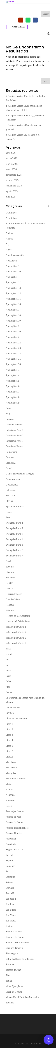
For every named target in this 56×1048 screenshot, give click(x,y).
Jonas (8, 670)
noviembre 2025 (14, 174)
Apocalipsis (11, 260)
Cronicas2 (11, 462)
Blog (8, 413)
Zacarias (10, 1002)
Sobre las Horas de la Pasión (20, 959)
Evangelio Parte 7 (14, 555)
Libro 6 (9, 751)
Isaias (8, 648)
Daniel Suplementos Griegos (20, 473)
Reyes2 (9, 860)
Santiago (10, 926)
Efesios (9, 501)
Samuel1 (10, 888)
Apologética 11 (13, 277)
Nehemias (10, 795)
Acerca (9, 238)
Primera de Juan (13, 816)
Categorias (18, 27)
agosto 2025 (12, 191)
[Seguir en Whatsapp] (28, 20)
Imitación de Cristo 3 (16, 637)
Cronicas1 (11, 457)
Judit (8, 686)
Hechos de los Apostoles (18, 616)
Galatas (9, 583)
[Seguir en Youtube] (20, 20)
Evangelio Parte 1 (14, 523)
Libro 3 (9, 734)
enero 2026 (11, 169)
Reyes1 (9, 855)
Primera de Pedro (14, 822)
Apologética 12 (13, 282)
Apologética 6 (12, 386)
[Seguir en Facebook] (35, 20)
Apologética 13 (13, 288)
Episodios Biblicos (15, 506)
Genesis (9, 588)
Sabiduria (10, 877)
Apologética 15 (13, 298)
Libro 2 (9, 729)
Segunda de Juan (14, 931)
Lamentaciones (13, 707)
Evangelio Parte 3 (14, 534)
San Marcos (11, 915)
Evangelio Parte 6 (14, 550)
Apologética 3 (12, 370)
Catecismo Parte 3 (14, 441)
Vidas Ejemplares (14, 986)
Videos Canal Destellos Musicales (22, 997)
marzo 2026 (11, 158)
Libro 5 (9, 745)
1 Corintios (11, 212)
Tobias (9, 980)
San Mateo (11, 920)
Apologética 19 (13, 320)
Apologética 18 (13, 315)
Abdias (9, 233)
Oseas (9, 806)
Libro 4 (9, 740)
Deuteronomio (13, 479)
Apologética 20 (13, 331)
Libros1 (9, 756)
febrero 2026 (12, 164)
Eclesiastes (11, 490)
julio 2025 (11, 196)
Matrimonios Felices (16, 778)
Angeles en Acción (15, 255)
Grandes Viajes (13, 599)
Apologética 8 (12, 397)
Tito (7, 975)
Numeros (10, 800)
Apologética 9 (12, 402)
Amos (9, 249)
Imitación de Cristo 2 (16, 632)
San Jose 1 (11, 898)
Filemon (10, 572)
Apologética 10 (13, 271)
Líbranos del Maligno (16, 718)
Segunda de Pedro (14, 937)
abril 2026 (11, 153)
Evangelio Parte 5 (14, 544)
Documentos (12, 484)
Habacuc (10, 604)
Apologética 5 (12, 380)
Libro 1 (9, 724)
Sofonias (10, 964)
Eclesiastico (11, 495)
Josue (8, 676)
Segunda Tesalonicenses (17, 942)
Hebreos (10, 610)
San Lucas (11, 909)
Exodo (9, 561)
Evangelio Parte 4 (14, 539)
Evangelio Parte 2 (14, 528)
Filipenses (10, 577)
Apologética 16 (13, 304)
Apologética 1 (12, 266)
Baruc (9, 408)
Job (7, 659)
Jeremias (10, 654)
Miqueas (10, 784)
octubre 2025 (12, 180)
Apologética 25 (13, 359)
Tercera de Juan (13, 970)
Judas (8, 681)
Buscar (46, 81)
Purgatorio (11, 844)
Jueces (9, 692)
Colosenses (11, 452)
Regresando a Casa (15, 849)
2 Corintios (11, 218)
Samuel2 (10, 893)
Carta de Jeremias (14, 424)
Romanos (10, 866)
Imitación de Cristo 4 (16, 643)
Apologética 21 (13, 337)
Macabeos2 (11, 767)
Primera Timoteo (14, 833)
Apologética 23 (13, 348)
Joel (7, 665)
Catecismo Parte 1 (14, 430)
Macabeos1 (11, 762)
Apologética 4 (12, 375)
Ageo (8, 244)
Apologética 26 (13, 364)
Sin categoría (12, 953)
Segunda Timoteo (14, 948)
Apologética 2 (12, 326)
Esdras (9, 512)
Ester (8, 517)
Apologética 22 (13, 342)
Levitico (10, 713)
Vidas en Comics (14, 991)
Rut (7, 871)
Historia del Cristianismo (18, 621)
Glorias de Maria (14, 594)
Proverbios (11, 838)
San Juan (10, 904)
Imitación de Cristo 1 (16, 626)
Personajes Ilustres (15, 811)
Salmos (9, 882)
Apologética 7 (12, 391)
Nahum (9, 789)
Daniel (9, 468)
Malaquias (11, 773)
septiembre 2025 (14, 185)
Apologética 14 (13, 293)
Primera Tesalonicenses (17, 827)
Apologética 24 (13, 353)
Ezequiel (10, 566)
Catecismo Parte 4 (14, 446)
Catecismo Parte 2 (14, 435)
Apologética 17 (13, 309)
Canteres (10, 419)
